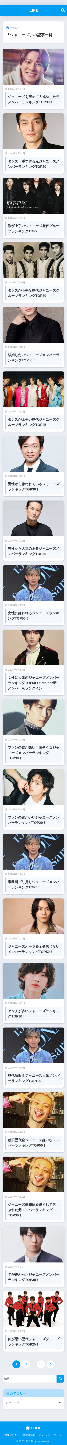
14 (41, 1364)
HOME (35, 1428)
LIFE (33, 10)
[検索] (60, 1379)
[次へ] (51, 1364)
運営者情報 (29, 1435)
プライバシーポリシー (51, 1435)
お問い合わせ (12, 1435)
